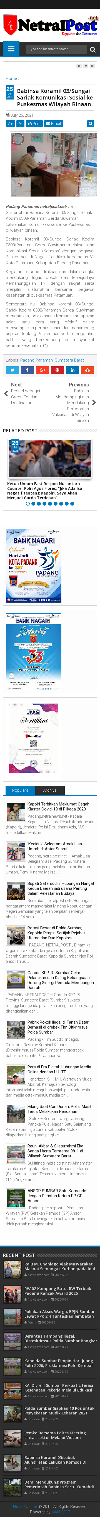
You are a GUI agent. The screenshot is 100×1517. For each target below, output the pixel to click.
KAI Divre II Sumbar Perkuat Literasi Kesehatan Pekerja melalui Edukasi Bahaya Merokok (58, 1390)
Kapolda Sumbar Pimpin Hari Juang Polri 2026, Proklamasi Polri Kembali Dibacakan (59, 1365)
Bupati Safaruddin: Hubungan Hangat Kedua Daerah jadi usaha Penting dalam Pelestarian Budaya (61, 888)
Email (55, 123)
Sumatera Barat (69, 360)
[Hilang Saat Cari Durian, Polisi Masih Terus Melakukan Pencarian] (16, 1114)
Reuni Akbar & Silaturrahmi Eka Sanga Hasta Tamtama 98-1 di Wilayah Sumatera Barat (55, 1151)
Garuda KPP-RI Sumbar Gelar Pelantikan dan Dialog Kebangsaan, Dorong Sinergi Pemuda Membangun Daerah (61, 980)
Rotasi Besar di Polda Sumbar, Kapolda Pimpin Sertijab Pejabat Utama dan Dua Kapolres (56, 932)
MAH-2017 (60, 1512)
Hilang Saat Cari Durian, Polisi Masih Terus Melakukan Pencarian (60, 1109)
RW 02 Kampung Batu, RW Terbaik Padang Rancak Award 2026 (57, 1291)
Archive (49, 790)
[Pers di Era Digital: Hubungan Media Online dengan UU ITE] (16, 1075)
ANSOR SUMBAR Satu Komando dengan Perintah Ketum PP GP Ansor (57, 1195)
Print (36, 123)
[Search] (92, 49)
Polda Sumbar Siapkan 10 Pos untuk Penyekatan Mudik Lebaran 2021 (59, 1411)
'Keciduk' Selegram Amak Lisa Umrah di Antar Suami (55, 846)
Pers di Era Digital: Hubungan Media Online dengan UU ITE (59, 1069)
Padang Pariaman (36, 360)
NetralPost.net (25, 1506)
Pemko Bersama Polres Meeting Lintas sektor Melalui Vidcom (55, 1435)
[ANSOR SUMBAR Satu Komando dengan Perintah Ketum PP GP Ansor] (16, 1198)
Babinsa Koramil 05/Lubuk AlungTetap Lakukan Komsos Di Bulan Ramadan (55, 1462)
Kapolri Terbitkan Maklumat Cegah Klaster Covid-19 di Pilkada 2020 (58, 807)
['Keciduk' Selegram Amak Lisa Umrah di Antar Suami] (16, 851)
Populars (20, 790)
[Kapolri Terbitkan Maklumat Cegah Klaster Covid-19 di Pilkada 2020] (16, 812)
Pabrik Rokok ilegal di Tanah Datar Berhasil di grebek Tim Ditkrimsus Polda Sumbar (58, 1027)
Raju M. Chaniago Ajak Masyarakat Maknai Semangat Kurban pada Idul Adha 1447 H (59, 1268)
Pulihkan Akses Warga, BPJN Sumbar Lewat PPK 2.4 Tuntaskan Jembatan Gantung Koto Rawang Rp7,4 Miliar (59, 1316)
